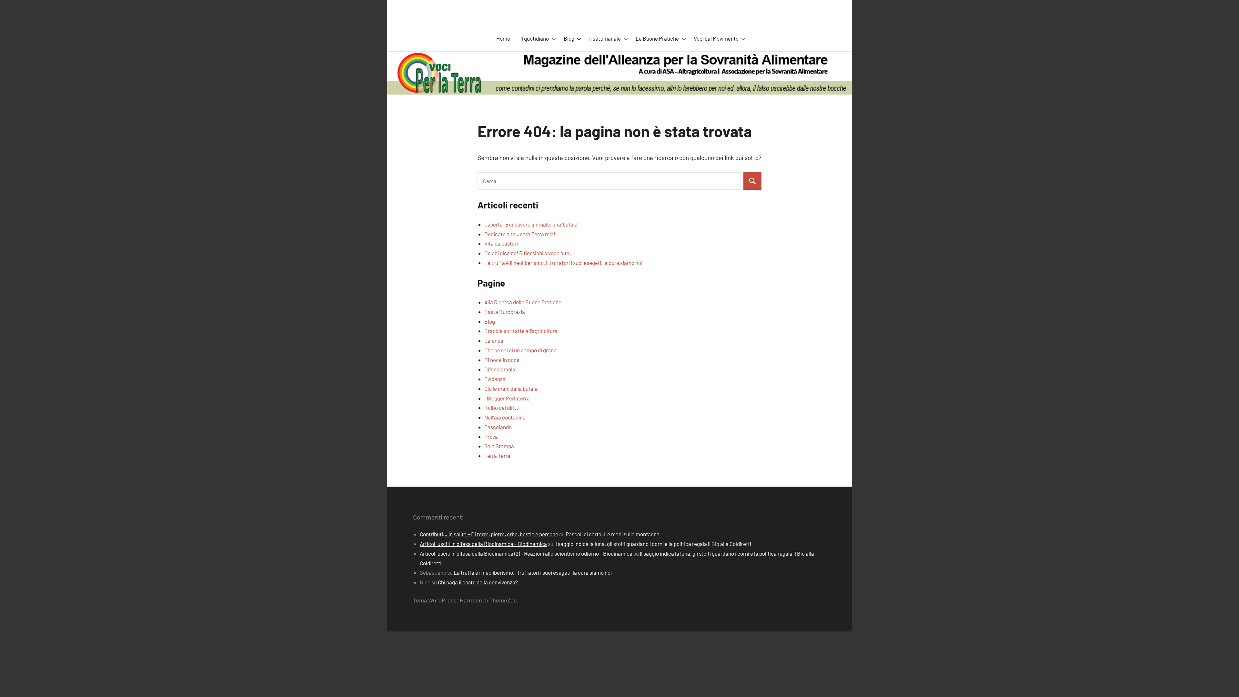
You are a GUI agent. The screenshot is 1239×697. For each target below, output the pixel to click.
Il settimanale (605, 38)
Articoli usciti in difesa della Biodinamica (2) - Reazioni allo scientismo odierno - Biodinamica (526, 553)
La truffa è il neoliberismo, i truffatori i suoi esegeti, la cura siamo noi (563, 262)
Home (503, 38)
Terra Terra (497, 455)
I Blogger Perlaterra (507, 398)
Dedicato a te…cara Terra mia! (519, 234)
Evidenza (495, 379)
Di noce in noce (501, 360)
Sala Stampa (499, 446)
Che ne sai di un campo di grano (520, 350)
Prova (491, 436)
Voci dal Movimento (716, 38)
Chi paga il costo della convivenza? (478, 582)
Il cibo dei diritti (501, 407)
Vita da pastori (501, 243)
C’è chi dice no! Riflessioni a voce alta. (527, 253)
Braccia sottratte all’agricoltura (521, 331)
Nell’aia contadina (505, 417)
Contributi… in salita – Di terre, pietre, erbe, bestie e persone (489, 534)
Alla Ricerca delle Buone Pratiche (522, 302)
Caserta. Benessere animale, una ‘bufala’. (532, 224)
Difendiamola (499, 369)
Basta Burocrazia (504, 311)
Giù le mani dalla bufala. (511, 388)
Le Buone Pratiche (657, 38)
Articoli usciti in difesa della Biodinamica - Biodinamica (483, 543)
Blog (569, 38)
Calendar (494, 340)
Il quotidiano (534, 38)
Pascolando (498, 427)
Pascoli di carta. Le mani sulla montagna (613, 534)
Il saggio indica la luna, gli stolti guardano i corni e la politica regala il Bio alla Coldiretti (652, 543)
